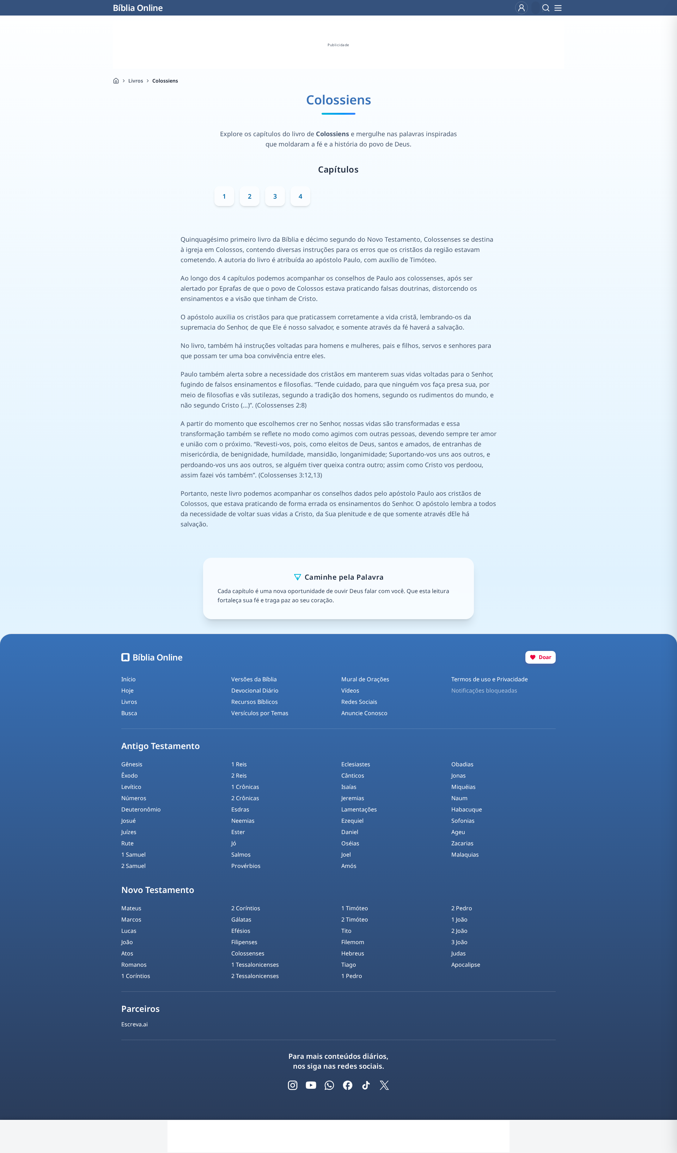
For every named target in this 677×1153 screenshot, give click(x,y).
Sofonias (463, 821)
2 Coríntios (245, 908)
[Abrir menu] (557, 7)
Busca (129, 713)
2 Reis (239, 775)
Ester (238, 832)
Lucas (128, 931)
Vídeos (350, 690)
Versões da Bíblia (254, 679)
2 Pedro (461, 908)
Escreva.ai (134, 1024)
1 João (459, 919)
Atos (127, 953)
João (127, 942)
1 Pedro (351, 976)
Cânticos (352, 775)
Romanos (134, 964)
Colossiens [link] (165, 80)
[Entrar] (521, 7)
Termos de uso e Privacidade (489, 679)
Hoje (127, 690)
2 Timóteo (354, 919)
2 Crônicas (245, 798)
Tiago (348, 964)
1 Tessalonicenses (255, 964)
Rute (127, 843)
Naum (459, 798)
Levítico (131, 787)
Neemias (243, 821)
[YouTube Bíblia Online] (311, 1085)
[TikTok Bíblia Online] (366, 1085)
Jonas (458, 775)
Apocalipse (465, 964)
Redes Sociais (359, 702)
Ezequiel (352, 821)
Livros (135, 80)
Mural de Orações (365, 679)
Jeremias (352, 798)
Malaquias (465, 854)
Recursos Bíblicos (254, 702)
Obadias (462, 764)
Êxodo (129, 775)
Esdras (240, 809)
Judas (458, 953)
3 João (459, 942)
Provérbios (246, 866)
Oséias (350, 843)
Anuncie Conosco (364, 713)
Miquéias (463, 787)
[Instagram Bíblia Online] (292, 1085)
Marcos (131, 919)
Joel (346, 854)
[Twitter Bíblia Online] (384, 1085)
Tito (346, 931)
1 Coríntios (135, 976)
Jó (233, 843)
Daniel (349, 832)
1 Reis (239, 764)
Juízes (128, 832)
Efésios (240, 931)
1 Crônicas (245, 787)
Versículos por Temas (259, 713)
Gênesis (131, 764)
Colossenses (247, 953)
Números (133, 798)
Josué (128, 821)
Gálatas (241, 919)
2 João (459, 931)
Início (128, 679)
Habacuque (466, 809)
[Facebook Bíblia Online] (347, 1085)
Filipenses (244, 942)
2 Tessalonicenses (255, 976)
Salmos (241, 854)
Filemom (352, 942)
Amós (348, 866)
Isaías (348, 787)
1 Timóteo (354, 908)
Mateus (131, 908)
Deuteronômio (141, 809)
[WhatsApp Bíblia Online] (329, 1085)
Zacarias (462, 843)
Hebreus (352, 953)
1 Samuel (133, 854)
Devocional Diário (255, 690)
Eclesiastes (355, 764)
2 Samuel (133, 866)
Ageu (458, 832)
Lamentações (359, 809)
